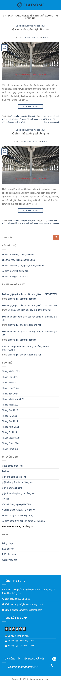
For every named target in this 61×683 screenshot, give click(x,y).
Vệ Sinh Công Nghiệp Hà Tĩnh (16, 504)
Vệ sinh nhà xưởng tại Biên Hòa (39, 119)
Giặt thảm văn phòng (12, 487)
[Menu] (4, 4)
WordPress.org (9, 560)
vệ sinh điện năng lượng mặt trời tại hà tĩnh (23, 265)
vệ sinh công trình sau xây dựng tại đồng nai (29, 310)
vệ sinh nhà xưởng (15, 223)
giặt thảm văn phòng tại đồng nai (18, 493)
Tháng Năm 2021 (10, 426)
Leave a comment (51, 122)
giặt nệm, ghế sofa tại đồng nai (17, 482)
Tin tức (5, 499)
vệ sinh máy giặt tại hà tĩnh (15, 276)
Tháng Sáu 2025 (10, 377)
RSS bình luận (9, 554)
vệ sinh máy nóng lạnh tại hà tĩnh (18, 254)
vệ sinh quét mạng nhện (33, 223)
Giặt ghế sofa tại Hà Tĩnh (14, 476)
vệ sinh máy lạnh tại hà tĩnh (15, 271)
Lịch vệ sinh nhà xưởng (17, 119)
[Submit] (56, 237)
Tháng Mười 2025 (11, 371)
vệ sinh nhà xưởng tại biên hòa (31, 29)
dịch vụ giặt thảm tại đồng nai (22, 298)
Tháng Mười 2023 (11, 404)
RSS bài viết (8, 548)
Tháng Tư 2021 (9, 432)
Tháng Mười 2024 (11, 382)
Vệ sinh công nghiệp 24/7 (23, 667)
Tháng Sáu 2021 (10, 421)
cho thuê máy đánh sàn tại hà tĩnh (18, 260)
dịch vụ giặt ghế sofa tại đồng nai (24, 325)
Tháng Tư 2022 (9, 415)
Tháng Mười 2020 (11, 438)
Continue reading (30, 106)
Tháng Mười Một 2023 (13, 399)
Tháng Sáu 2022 (10, 410)
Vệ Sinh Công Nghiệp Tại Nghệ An (18, 510)
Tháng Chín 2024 (10, 388)
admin (45, 37)
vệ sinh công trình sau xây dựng (17, 515)
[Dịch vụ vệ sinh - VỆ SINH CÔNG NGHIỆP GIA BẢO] (30, 5)
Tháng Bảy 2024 (10, 393)
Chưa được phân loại (12, 465)
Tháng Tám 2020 (10, 449)
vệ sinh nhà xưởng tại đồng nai (30, 26)
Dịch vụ (6, 471)
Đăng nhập (7, 543)
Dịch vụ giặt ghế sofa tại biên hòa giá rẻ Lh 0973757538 (29, 294)
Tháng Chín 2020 (10, 443)
